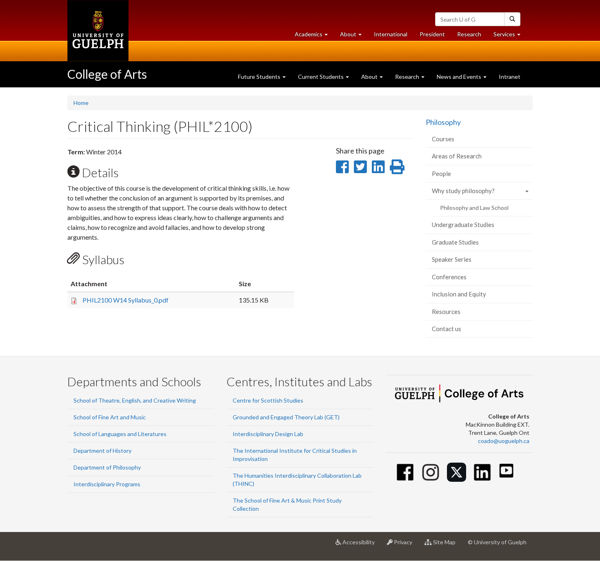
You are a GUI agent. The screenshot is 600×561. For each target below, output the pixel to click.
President (432, 34)
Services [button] (510, 36)
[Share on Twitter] (360, 167)
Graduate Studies (455, 242)
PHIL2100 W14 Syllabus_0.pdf (125, 300)
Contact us (446, 328)
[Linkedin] (482, 472)
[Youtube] (506, 471)
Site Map (447, 545)
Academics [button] (314, 36)
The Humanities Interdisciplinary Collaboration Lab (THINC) (297, 479)
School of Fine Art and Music (109, 417)
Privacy (405, 545)
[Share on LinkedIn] (378, 167)
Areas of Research (457, 156)
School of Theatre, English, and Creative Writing (134, 400)
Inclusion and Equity (459, 294)
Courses (443, 138)
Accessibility (361, 545)
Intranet (509, 76)
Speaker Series (451, 259)
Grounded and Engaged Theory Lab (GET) (286, 417)
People (441, 173)
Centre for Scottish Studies (268, 400)
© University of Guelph (497, 542)
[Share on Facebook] (342, 167)
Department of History (102, 450)
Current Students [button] (321, 76)
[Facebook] (405, 472)
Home (81, 102)
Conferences (449, 276)
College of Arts (107, 74)
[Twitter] (456, 472)
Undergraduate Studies (463, 224)
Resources (446, 311)
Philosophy (443, 122)
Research (472, 36)
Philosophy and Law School (474, 207)
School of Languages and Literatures (120, 433)
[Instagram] (430, 472)
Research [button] (407, 76)
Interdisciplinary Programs (106, 484)
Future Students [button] (260, 76)
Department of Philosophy (107, 467)
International (390, 34)
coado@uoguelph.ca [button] (503, 440)
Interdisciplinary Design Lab (268, 433)
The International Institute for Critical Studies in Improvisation (295, 454)
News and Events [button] (459, 76)
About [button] (354, 36)
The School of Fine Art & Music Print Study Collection (287, 504)
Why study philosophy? (463, 190)
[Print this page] (397, 167)
